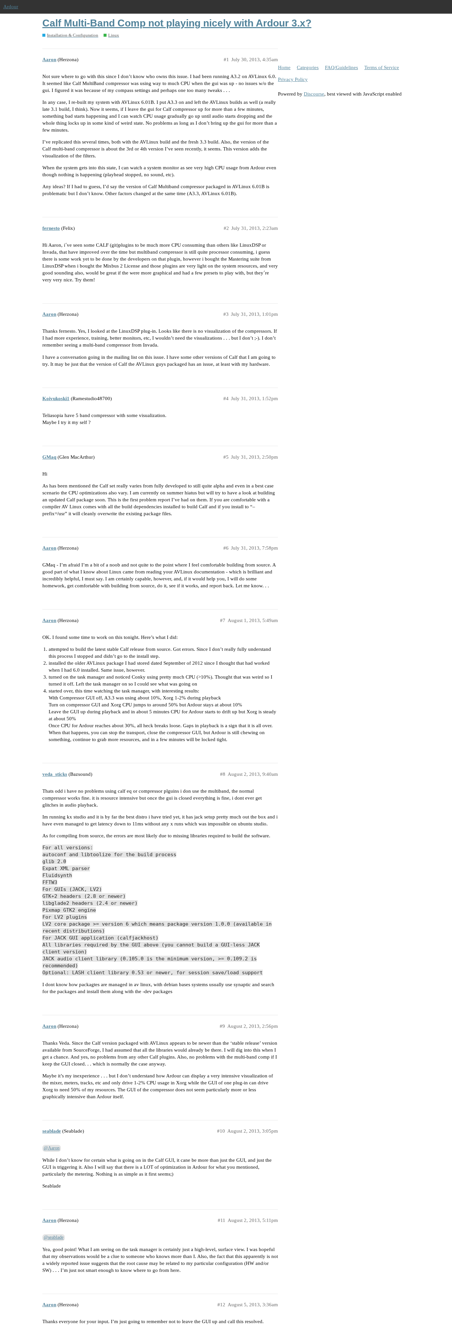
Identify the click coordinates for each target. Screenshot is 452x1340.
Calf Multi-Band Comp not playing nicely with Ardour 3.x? (176, 23)
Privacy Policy (293, 79)
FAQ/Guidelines (341, 67)
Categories (308, 67)
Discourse (314, 94)
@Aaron (52, 1148)
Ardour (10, 6)
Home (284, 67)
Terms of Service (381, 67)
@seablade (54, 1237)
